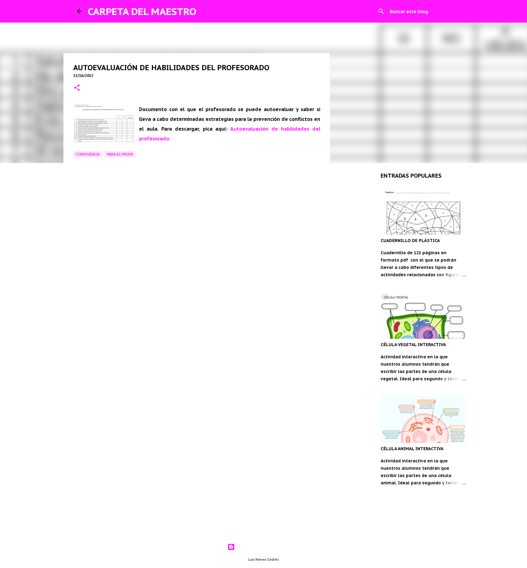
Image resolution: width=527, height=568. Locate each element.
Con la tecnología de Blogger (267, 547)
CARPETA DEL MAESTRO (142, 11)
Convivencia (88, 154)
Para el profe (120, 154)
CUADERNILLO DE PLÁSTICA (410, 240)
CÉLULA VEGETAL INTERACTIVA (413, 344)
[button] (77, 88)
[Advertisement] (196, 285)
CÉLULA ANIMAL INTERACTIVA (412, 448)
